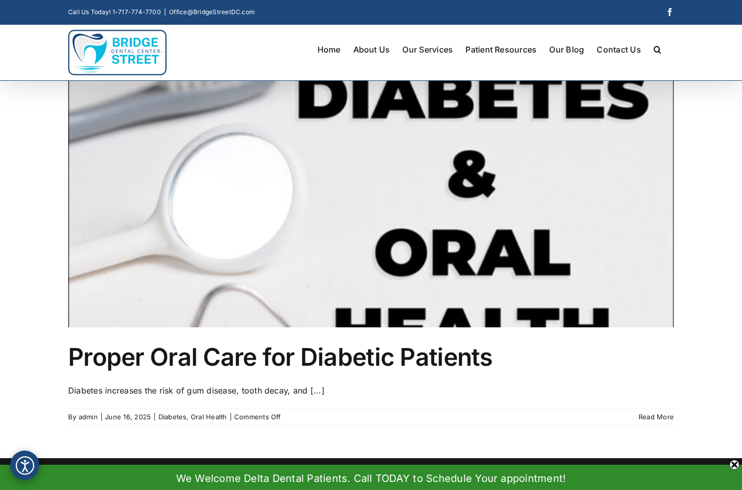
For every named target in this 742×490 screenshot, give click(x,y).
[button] (657, 48)
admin (88, 417)
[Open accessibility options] (24, 465)
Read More (656, 417)
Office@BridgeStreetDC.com (212, 12)
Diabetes (172, 417)
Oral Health (209, 417)
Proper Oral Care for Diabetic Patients (280, 357)
